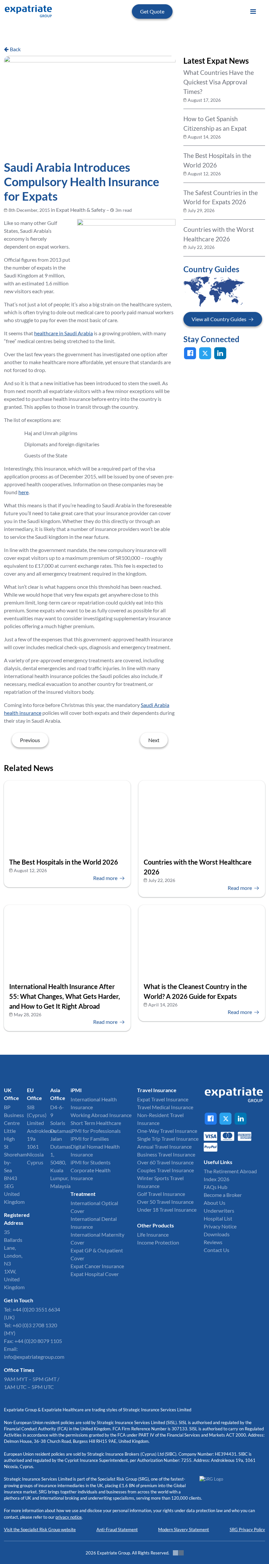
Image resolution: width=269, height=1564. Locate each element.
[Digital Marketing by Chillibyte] (178, 1552)
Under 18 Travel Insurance (167, 1209)
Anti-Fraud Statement (117, 1529)
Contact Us (216, 1250)
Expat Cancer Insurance (97, 1266)
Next (153, 740)
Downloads (217, 1234)
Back (15, 49)
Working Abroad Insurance (101, 1115)
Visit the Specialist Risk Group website (40, 1529)
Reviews (213, 1242)
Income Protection (158, 1242)
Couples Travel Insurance (165, 1170)
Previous (30, 740)
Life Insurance (153, 1234)
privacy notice (68, 1517)
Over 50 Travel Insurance (165, 1202)
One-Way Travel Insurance (167, 1131)
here (23, 492)
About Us (214, 1203)
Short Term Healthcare (96, 1123)
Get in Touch (18, 1300)
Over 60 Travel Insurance (165, 1162)
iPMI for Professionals (96, 1131)
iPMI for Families (90, 1138)
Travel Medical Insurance (165, 1107)
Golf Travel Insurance (161, 1194)
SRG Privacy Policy (247, 1529)
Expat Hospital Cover (95, 1274)
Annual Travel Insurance (164, 1146)
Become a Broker (223, 1195)
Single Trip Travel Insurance (167, 1138)
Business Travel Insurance (166, 1154)
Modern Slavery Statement (183, 1529)
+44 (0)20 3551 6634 (36, 1309)
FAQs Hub (215, 1187)
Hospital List (218, 1218)
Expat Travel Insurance (162, 1099)
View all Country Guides (219, 319)
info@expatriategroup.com (34, 1357)
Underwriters (219, 1210)
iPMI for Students (91, 1162)
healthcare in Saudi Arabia (63, 333)
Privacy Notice (220, 1226)
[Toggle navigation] (253, 11)
